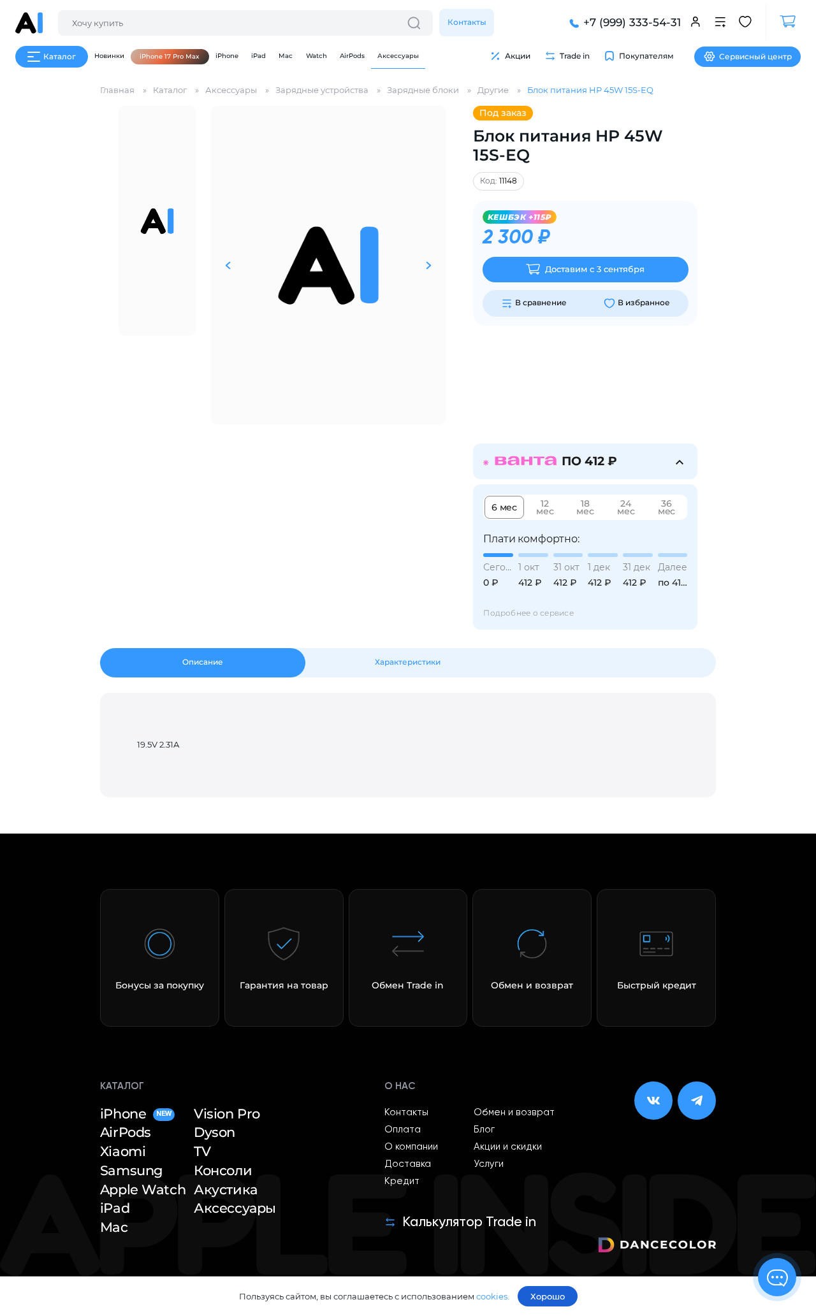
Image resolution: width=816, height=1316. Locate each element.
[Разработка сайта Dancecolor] (657, 1247)
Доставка (407, 1164)
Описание (202, 662)
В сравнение (541, 302)
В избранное (644, 302)
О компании (411, 1147)
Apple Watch (143, 1189)
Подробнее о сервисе (528, 613)
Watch (316, 56)
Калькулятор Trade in (469, 1222)
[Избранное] (745, 23)
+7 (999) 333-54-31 (632, 23)
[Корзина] (783, 21)
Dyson (214, 1132)
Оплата (402, 1129)
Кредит (401, 1181)
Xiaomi (122, 1151)
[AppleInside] (29, 23)
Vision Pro (227, 1114)
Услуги (489, 1164)
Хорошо (547, 1296)
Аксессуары (398, 56)
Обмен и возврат (514, 1112)
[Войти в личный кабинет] (695, 23)
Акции (517, 56)
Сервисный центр (755, 56)
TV (202, 1151)
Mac (286, 56)
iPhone (226, 56)
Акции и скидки (508, 1147)
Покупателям (646, 56)
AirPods (352, 56)
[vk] (653, 1100)
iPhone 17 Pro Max (170, 56)
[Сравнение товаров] (720, 23)
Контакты (467, 22)
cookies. (492, 1296)
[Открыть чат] (777, 1277)
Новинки (109, 56)
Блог (484, 1129)
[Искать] (414, 23)
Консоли (223, 1170)
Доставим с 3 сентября (595, 269)
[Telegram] (697, 1100)
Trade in (575, 56)
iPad (258, 56)
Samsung (131, 1170)
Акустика (226, 1189)
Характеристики (408, 662)
